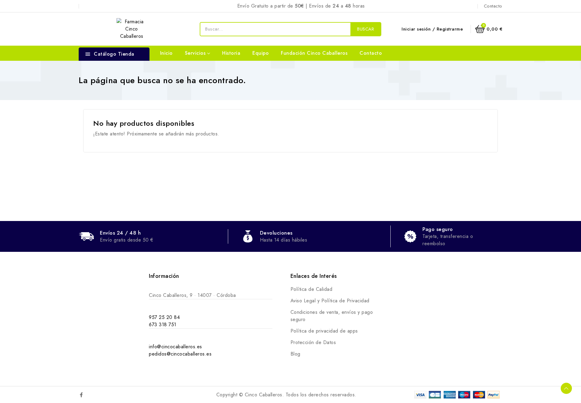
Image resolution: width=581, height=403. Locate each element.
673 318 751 (162, 324)
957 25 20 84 (164, 317)
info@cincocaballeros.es (175, 346)
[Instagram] (94, 395)
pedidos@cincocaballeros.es (180, 353)
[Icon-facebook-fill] (81, 395)
